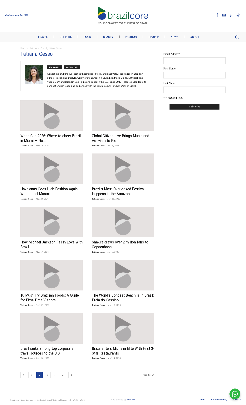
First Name (169, 68)
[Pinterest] (231, 15)
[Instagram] (224, 15)
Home (23, 48)
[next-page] (71, 375)
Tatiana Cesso (26, 145)
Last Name (169, 83)
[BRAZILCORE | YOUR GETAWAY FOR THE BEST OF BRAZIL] (123, 15)
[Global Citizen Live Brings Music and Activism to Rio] (123, 115)
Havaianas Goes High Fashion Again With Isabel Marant (49, 191)
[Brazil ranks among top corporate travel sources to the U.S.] (51, 328)
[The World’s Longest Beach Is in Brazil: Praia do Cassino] (123, 275)
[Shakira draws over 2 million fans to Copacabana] (123, 222)
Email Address (171, 54)
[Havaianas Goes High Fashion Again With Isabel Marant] (51, 168)
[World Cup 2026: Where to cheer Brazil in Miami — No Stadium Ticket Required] (51, 115)
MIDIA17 (131, 399)
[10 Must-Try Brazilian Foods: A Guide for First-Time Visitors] (51, 275)
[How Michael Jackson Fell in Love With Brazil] (51, 222)
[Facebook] (217, 15)
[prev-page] (23, 375)
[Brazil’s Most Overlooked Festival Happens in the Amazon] (123, 168)
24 (63, 375)
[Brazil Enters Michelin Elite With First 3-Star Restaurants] (123, 328)
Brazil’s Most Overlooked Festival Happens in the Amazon (118, 191)
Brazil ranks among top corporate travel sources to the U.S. (46, 351)
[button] (236, 37)
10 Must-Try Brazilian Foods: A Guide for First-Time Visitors (49, 297)
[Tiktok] (237, 15)
